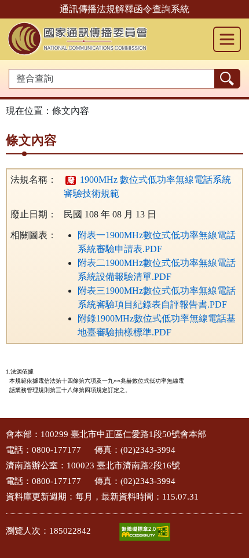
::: (3, 431)
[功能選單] (227, 39)
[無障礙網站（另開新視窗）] (144, 532)
